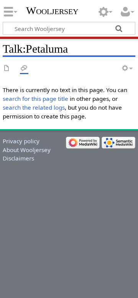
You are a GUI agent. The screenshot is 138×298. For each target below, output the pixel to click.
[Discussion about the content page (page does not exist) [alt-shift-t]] (24, 68)
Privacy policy (21, 141)
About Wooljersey (27, 150)
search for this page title (35, 98)
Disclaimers (18, 158)
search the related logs (34, 107)
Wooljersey (52, 10)
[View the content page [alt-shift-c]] (7, 68)
